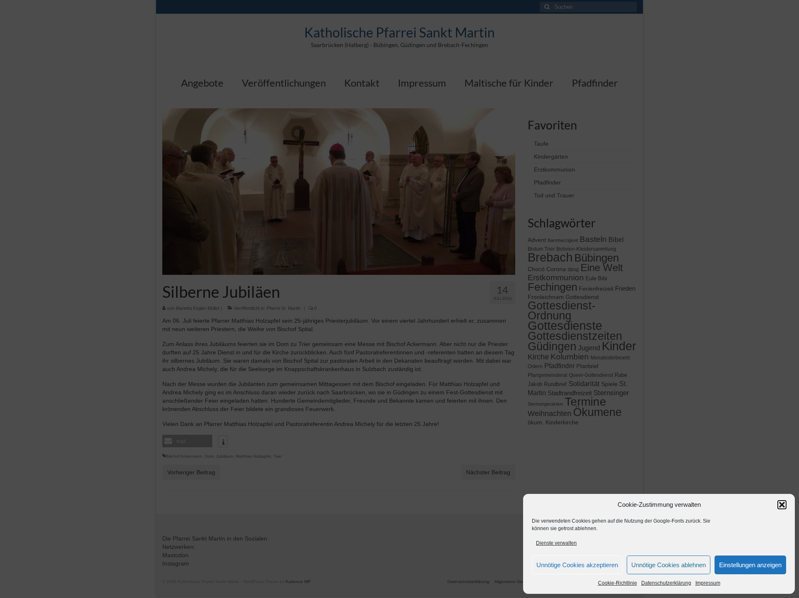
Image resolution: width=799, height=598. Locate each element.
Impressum (707, 583)
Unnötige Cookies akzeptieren (577, 564)
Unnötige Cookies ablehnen (668, 564)
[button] (782, 505)
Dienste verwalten (556, 543)
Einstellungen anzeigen (750, 564)
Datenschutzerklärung (666, 583)
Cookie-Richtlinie (617, 583)
